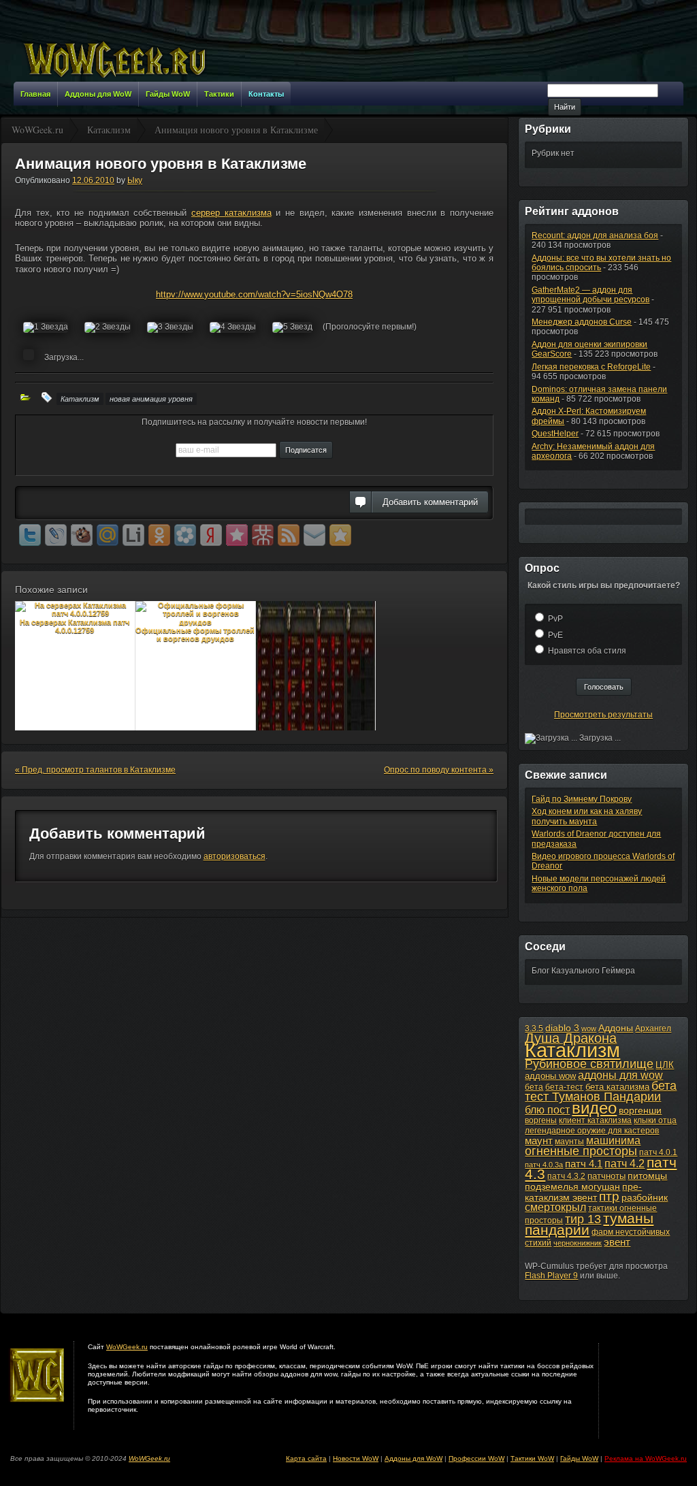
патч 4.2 (624, 1163)
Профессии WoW (476, 1458)
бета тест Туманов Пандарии (601, 1091)
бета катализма (617, 1087)
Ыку (134, 180)
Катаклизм (80, 399)
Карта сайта (306, 1458)
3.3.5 (534, 1028)
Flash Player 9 (551, 1275)
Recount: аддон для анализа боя (595, 235)
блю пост (547, 1109)
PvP (555, 619)
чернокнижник (577, 1243)
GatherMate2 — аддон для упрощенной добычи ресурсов (590, 294)
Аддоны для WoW (413, 1458)
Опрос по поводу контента (438, 770)
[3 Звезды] (170, 327)
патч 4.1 (583, 1163)
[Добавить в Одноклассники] (159, 535)
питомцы (647, 1175)
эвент (617, 1242)
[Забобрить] (82, 535)
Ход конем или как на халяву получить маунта (587, 816)
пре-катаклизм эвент (583, 1192)
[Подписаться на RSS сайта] (288, 535)
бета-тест (564, 1087)
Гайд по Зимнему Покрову (582, 799)
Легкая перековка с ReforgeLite (591, 367)
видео (594, 1108)
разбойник (644, 1197)
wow (588, 1028)
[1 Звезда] (45, 327)
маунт (539, 1140)
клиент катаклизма (595, 1120)
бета (534, 1087)
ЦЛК (664, 1065)
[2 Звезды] (107, 327)
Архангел (653, 1028)
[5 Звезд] (292, 327)
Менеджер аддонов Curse (582, 322)
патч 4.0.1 (658, 1152)
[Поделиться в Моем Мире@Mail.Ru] (107, 535)
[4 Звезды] (233, 327)
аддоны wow (550, 1076)
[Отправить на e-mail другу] (314, 535)
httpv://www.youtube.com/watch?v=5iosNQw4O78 (254, 294)
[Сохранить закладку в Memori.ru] (237, 535)
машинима (613, 1140)
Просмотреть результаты (603, 715)
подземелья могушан (572, 1186)
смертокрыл (555, 1207)
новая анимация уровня (151, 399)
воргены (541, 1120)
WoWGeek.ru (127, 1347)
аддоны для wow (620, 1075)
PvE (555, 635)
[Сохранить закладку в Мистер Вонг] (263, 535)
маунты (569, 1141)
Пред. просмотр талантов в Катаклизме (95, 770)
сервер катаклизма (231, 213)
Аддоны (615, 1027)
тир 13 (583, 1219)
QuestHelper (555, 433)
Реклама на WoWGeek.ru (645, 1458)
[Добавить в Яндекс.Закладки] (211, 535)
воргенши (640, 1110)
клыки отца (655, 1120)
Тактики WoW (532, 1458)
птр (609, 1196)
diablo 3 (562, 1027)
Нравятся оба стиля (587, 651)
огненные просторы (581, 1151)
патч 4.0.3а (544, 1165)
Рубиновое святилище (589, 1064)
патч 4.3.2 (566, 1176)
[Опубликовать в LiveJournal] (56, 535)
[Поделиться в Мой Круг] (185, 535)
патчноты (606, 1176)
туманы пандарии (589, 1224)
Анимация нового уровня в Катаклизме (160, 163)
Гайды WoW (579, 1458)
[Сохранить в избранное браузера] (340, 535)
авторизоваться (234, 856)
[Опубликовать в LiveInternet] (133, 535)
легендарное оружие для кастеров (592, 1130)
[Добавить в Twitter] (30, 535)
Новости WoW (355, 1458)
